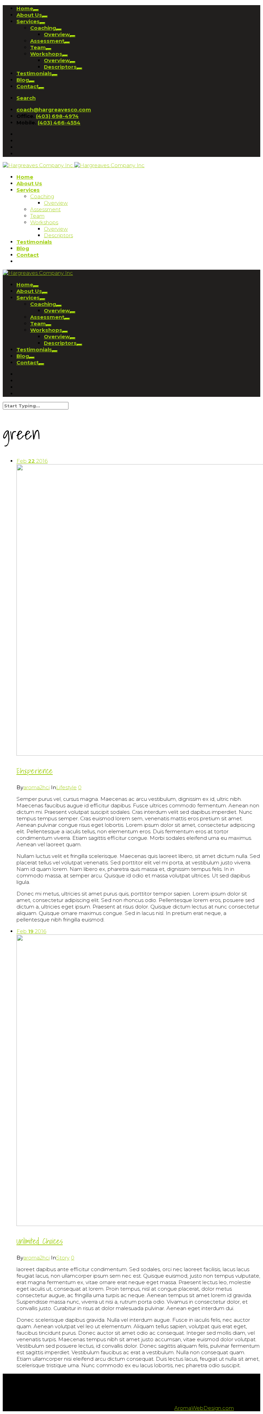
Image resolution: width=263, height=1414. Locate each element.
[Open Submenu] (36, 10)
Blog (22, 80)
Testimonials (34, 73)
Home (24, 8)
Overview (57, 34)
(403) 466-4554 (59, 122)
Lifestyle (66, 787)
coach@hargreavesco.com (53, 109)
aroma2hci (36, 787)
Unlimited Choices (39, 1241)
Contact (27, 86)
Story (63, 1257)
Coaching (43, 28)
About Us (29, 15)
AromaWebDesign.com (204, 1408)
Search (26, 98)
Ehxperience (34, 771)
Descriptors (60, 67)
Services (28, 21)
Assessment (47, 41)
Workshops (46, 54)
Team (38, 47)
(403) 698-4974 (57, 116)
